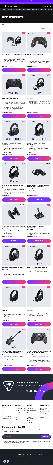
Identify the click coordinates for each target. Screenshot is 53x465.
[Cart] (48, 6)
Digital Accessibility (7, 416)
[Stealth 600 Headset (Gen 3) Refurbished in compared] (29, 121)
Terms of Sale (30, 422)
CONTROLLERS (11, 9)
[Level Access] (6, 462)
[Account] (45, 6)
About (3, 409)
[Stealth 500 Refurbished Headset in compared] (3, 164)
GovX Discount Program (43, 409)
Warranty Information (30, 418)
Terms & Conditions (13, 454)
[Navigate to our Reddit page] (44, 391)
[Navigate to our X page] (17, 391)
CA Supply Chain (22, 454)
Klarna (16, 417)
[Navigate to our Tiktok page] (39, 391)
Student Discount (44, 411)
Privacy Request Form (6, 419)
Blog (3, 414)
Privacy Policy (30, 454)
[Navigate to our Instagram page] (26, 391)
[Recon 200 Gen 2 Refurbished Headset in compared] (3, 287)
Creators (42, 417)
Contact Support (19, 412)
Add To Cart (18, 70)
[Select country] (50, 6)
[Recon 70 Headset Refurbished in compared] (29, 246)
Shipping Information (32, 412)
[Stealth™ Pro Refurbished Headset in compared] (29, 75)
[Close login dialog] (39, 264)
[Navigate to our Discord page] (35, 391)
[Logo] (11, 6)
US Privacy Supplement (39, 454)
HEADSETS (3, 9)
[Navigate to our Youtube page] (30, 391)
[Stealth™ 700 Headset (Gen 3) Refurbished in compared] (3, 121)
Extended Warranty (32, 420)
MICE (24, 9)
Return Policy (30, 415)
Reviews (17, 419)
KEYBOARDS (19, 9)
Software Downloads (20, 408)
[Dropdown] (2, 6)
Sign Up (45, 436)
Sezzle (16, 415)
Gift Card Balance (31, 410)
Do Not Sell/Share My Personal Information (26, 456)
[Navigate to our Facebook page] (22, 391)
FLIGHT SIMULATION (32, 9)
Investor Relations (7, 422)
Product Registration (20, 410)
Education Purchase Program (45, 414)
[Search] (42, 6)
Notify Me (39, 199)
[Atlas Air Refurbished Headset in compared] (3, 246)
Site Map (36, 459)
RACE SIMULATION (42, 9)
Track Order (30, 408)
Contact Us (5, 412)
